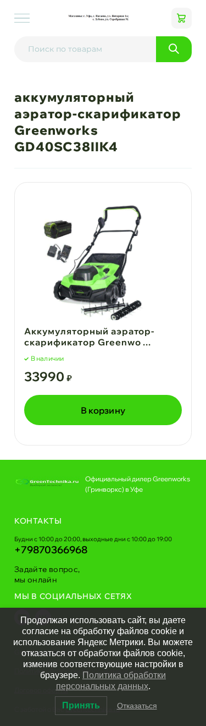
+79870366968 (50, 549)
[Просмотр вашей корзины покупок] (181, 18)
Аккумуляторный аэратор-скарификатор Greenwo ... (89, 337)
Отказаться (137, 705)
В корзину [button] (103, 410)
